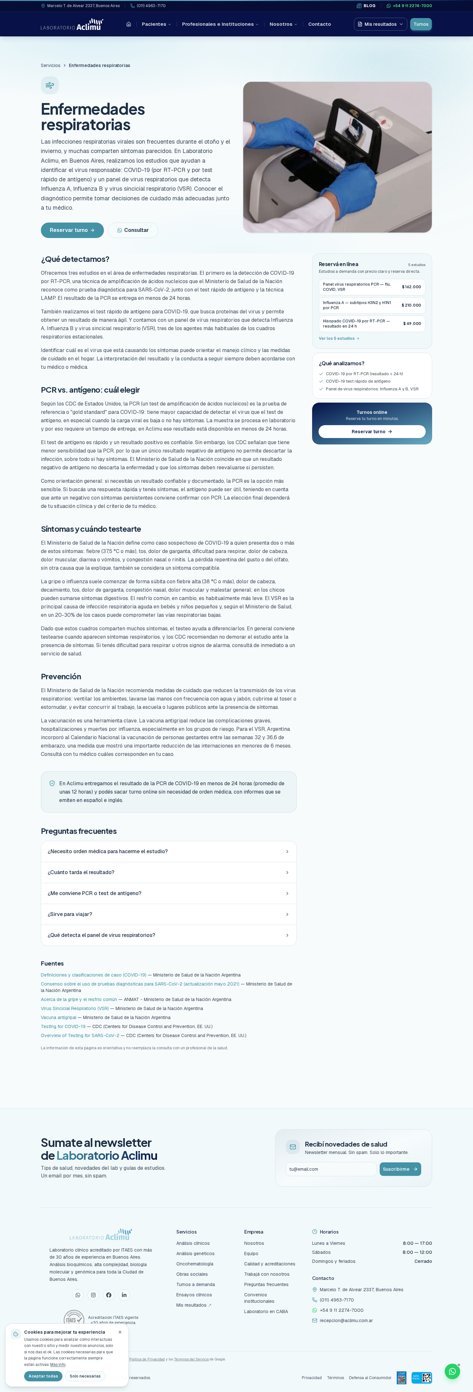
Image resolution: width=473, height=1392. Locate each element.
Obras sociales (192, 1274)
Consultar (136, 230)
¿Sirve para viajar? (70, 914)
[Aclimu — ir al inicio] (72, 24)
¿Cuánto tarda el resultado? (81, 872)
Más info (57, 1364)
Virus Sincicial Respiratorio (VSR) (75, 1008)
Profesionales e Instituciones (218, 24)
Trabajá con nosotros (267, 1274)
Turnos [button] (421, 24)
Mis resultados (381, 24)
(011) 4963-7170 (151, 5)
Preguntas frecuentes (266, 1284)
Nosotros (281, 24)
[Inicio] (128, 24)
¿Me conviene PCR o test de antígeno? (94, 893)
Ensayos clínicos (194, 1295)
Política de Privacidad (147, 1359)
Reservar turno (69, 230)
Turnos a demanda (195, 1284)
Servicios (50, 65)
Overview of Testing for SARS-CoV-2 (80, 1035)
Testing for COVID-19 (63, 1026)
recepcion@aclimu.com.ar (346, 1320)
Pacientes (154, 24)
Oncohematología (194, 1264)
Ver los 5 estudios (337, 338)
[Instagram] (93, 1295)
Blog (370, 5)
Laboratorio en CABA (266, 1311)
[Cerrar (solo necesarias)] (120, 1332)
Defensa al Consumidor (370, 1377)
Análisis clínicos (193, 1243)
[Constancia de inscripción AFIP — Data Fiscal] (422, 1378)
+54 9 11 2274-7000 (412, 5)
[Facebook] (109, 1295)
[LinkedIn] (124, 1295)
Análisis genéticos (195, 1253)
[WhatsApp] (78, 1295)
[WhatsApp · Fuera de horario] (452, 1371)
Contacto (319, 24)
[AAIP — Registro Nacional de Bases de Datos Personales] (402, 1377)
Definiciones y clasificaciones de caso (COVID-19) (93, 975)
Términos (335, 1377)
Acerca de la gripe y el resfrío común (79, 999)
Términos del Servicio (191, 1359)
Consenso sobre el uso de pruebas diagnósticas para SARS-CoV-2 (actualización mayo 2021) (140, 984)
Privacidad (312, 1377)
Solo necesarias (85, 1376)
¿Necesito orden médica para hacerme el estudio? (108, 851)
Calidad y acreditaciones (269, 1264)
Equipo (251, 1253)
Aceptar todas (43, 1376)
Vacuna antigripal (58, 1017)
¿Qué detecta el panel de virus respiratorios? (101, 935)
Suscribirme (396, 1169)
